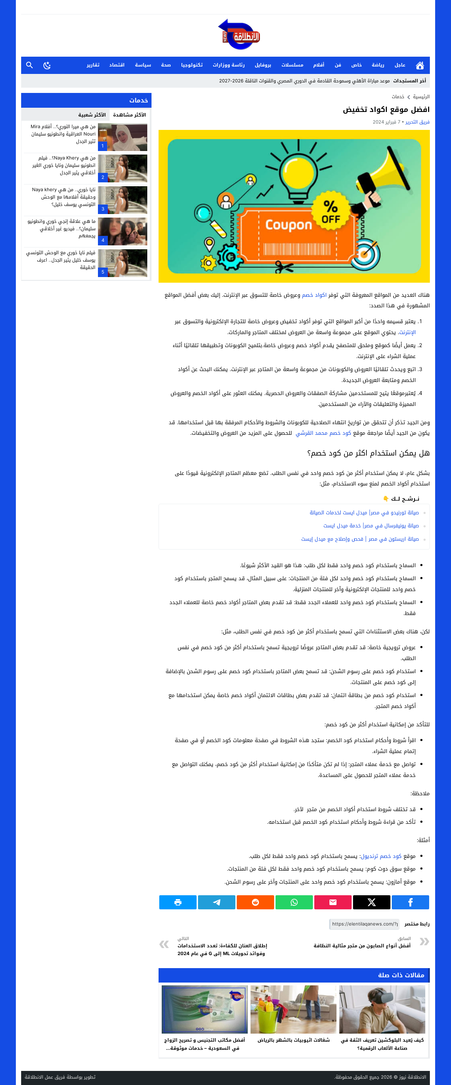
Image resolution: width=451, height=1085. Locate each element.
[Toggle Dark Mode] (47, 65)
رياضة (378, 65)
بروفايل (263, 65)
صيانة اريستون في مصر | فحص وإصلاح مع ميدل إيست (360, 539)
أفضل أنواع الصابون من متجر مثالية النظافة (362, 942)
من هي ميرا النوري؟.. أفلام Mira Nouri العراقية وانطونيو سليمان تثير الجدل (63, 134)
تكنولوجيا (192, 65)
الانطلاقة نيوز (412, 1077)
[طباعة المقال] (178, 902)
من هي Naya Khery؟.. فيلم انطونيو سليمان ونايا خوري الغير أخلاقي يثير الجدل (63, 165)
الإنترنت (407, 332)
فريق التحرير (418, 122)
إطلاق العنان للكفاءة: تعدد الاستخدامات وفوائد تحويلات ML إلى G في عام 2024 (222, 946)
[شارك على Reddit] (255, 902)
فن (338, 65)
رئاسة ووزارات (229, 65)
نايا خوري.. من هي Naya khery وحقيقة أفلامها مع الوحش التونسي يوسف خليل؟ (63, 197)
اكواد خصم (314, 295)
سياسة (143, 65)
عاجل (400, 65)
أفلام (319, 65)
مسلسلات (292, 65)
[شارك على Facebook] (410, 902)
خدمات (398, 96)
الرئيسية (420, 65)
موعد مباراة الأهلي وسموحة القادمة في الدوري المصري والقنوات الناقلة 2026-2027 (304, 80)
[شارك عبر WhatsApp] (294, 902)
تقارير (93, 65)
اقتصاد (117, 65)
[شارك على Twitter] (372, 902)
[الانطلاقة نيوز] (225, 36)
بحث (29, 65)
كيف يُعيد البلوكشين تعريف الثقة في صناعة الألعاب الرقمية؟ (382, 1044)
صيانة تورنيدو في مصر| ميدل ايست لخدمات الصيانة (364, 513)
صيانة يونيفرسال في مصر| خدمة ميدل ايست (371, 526)
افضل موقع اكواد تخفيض (386, 109)
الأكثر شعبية (92, 115)
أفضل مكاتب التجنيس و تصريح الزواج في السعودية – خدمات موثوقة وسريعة (204, 1048)
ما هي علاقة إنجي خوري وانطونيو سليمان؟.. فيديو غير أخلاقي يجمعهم (61, 228)
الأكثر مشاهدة (129, 115)
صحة (166, 65)
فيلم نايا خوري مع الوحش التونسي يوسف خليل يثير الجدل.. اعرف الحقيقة (60, 260)
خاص (356, 65)
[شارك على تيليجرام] (217, 902)
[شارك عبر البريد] (333, 902)
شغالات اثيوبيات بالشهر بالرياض (294, 1040)
